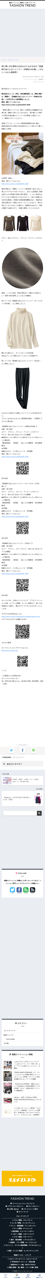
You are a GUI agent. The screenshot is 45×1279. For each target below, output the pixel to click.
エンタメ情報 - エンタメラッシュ (23, 1223)
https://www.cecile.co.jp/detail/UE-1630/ (15, 573)
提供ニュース (9, 1035)
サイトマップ (23, 1212)
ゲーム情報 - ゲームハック (23, 1228)
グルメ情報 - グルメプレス (23, 1220)
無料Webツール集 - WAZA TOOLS (23, 1264)
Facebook (19, 893)
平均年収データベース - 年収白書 (23, 1262)
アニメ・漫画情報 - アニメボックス (23, 1226)
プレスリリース (18, 757)
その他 (6, 1043)
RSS (32, 893)
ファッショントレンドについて (24, 1203)
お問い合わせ (14, 1209)
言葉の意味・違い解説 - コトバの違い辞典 (23, 1267)
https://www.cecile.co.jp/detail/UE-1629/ (15, 516)
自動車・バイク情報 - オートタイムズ (23, 1242)
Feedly (26, 893)
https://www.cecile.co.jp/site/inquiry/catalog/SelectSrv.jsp (21, 616)
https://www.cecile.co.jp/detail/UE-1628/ (15, 184)
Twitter (12, 893)
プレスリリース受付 (31, 1209)
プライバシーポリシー (15, 1206)
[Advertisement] (22, 32)
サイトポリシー (33, 1206)
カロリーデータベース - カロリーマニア (23, 1259)
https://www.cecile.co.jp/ (10, 650)
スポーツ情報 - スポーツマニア (23, 1234)
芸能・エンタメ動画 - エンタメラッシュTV (23, 1251)
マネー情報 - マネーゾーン (23, 1237)
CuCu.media (10, 1039)
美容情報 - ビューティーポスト (23, 1231)
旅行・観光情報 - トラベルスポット (23, 1240)
